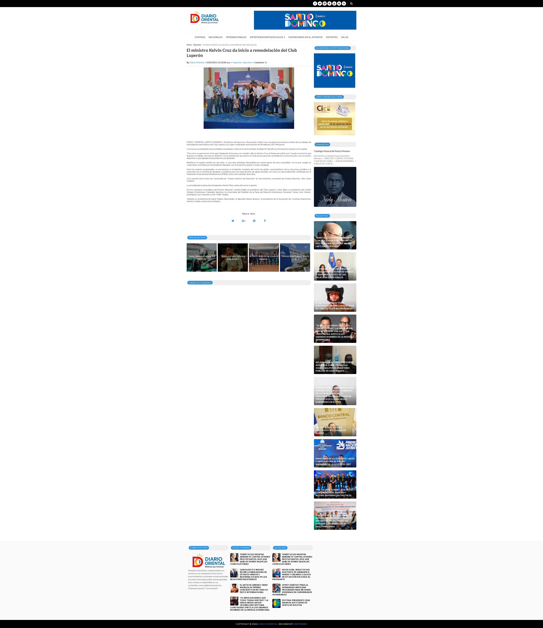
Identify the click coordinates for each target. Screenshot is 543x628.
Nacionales (216, 37)
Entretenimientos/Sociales (266, 37)
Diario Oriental (197, 62)
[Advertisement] (249, 368)
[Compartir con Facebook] (265, 221)
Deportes (332, 37)
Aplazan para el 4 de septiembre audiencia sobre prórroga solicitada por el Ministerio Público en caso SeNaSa (335, 366)
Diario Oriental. (268, 624)
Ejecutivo (197, 45)
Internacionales (236, 37)
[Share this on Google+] (243, 221)
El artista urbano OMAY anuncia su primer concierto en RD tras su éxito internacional (335, 306)
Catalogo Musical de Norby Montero (332, 151)
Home (189, 45)
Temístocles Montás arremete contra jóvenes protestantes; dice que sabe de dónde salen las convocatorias (334, 242)
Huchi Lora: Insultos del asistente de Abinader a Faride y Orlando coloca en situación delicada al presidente (291, 574)
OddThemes (300, 624)
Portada (200, 37)
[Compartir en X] (233, 221)
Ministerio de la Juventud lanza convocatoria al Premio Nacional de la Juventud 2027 (335, 461)
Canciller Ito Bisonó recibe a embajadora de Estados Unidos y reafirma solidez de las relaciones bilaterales (334, 273)
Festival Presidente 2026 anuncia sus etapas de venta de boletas (296, 602)
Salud (344, 37)
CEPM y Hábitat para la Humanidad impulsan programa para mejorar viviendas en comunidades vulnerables (292, 590)
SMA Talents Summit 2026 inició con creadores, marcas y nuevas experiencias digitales (334, 493)
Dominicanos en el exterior (305, 37)
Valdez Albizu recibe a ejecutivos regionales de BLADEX (331, 430)
